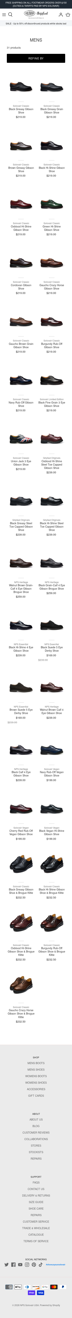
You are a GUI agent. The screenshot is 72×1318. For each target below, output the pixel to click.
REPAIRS (36, 1158)
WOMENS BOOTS (36, 1076)
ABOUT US (36, 1119)
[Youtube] (20, 1264)
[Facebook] (13, 1264)
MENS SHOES (36, 1069)
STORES (36, 1145)
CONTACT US (36, 1189)
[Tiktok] (41, 1264)
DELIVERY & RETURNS (36, 1195)
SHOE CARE (36, 1208)
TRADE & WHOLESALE (36, 1228)
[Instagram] (27, 1264)
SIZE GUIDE (36, 1202)
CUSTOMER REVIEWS (36, 1132)
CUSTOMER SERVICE (36, 1221)
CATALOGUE (36, 1234)
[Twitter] (6, 1264)
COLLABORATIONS (36, 1139)
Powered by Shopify (50, 1305)
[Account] (60, 14)
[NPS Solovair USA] (36, 14)
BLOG (36, 1126)
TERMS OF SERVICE (36, 1241)
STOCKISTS (36, 1152)
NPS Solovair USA (29, 1305)
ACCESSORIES (36, 1089)
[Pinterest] (34, 1264)
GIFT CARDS (36, 1095)
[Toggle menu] (4, 14)
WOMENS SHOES (36, 1082)
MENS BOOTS (36, 1063)
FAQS (36, 1182)
